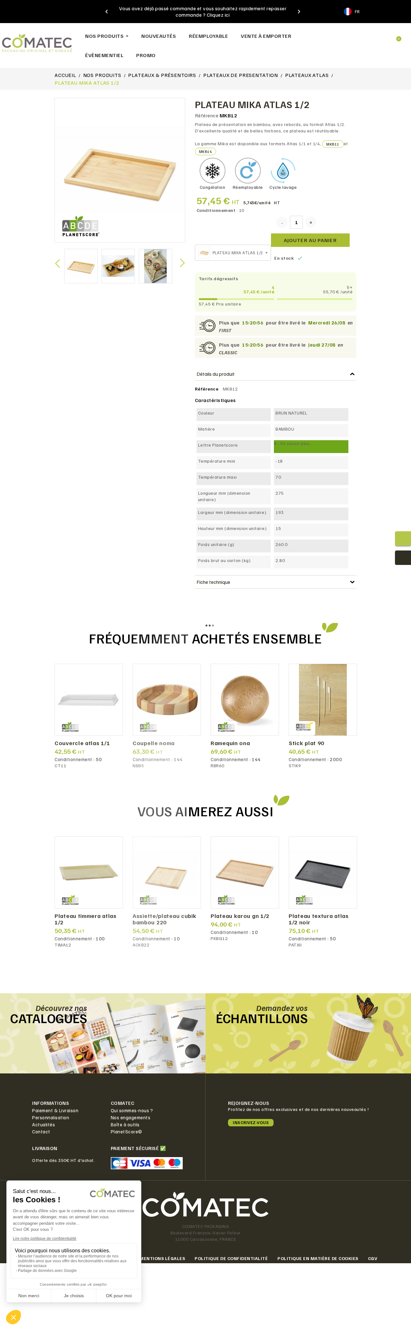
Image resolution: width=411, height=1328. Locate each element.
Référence (207, 115)
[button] (355, 36)
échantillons (262, 1018)
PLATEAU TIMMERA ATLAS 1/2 (86, 919)
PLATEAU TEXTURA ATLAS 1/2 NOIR (319, 919)
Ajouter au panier (310, 240)
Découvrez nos (61, 1008)
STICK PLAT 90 (306, 743)
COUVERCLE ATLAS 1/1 (82, 743)
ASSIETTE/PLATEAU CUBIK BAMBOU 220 (164, 919)
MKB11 (332, 144)
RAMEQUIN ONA (230, 743)
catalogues (48, 1018)
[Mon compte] (375, 36)
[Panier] (396, 36)
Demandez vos (282, 1008)
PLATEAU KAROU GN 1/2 (240, 916)
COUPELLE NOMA (154, 743)
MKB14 (205, 151)
